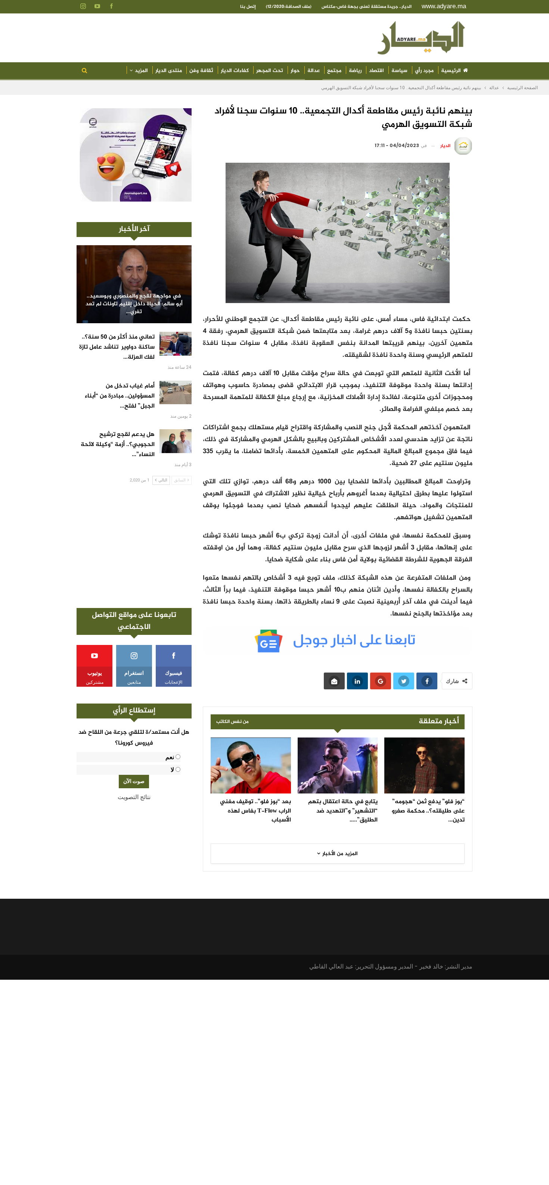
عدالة (313, 70)
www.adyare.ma (444, 6)
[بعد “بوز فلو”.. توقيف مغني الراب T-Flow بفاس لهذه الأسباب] (251, 765)
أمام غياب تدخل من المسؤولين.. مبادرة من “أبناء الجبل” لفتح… (120, 396)
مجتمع (334, 70)
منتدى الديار (168, 70)
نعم (169, 757)
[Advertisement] (134, 546)
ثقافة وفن (201, 70)
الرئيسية (451, 70)
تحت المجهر (269, 70)
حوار (295, 70)
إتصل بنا (248, 6)
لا (172, 769)
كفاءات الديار (235, 70)
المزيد (141, 70)
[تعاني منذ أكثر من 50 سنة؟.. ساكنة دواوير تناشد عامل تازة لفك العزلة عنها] (175, 344)
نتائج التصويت (134, 797)
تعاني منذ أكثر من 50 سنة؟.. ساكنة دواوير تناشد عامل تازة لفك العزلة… (117, 347)
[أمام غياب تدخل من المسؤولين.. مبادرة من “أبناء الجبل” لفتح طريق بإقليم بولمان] (175, 393)
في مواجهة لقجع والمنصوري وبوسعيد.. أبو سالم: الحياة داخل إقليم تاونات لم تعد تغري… (134, 304)
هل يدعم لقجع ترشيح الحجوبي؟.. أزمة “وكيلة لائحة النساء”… (118, 445)
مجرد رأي (424, 70)
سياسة (399, 70)
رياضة (355, 70)
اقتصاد (376, 70)
